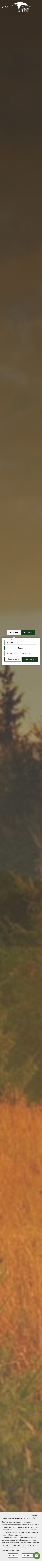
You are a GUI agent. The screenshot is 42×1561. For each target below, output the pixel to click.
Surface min (9, 653)
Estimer (28, 632)
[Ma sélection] (6, 7)
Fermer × (35, 1515)
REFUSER (13, 1555)
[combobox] (20, 642)
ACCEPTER (28, 1555)
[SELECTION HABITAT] (22, 7)
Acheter (14, 632)
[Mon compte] (3, 7)
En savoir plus (26, 1548)
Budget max (26, 653)
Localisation (9, 640)
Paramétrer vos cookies (10, 1550)
